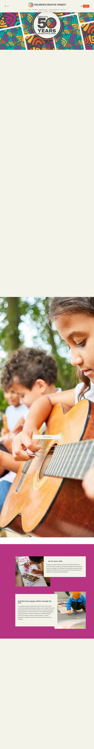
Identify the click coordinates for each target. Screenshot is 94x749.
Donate (40, 11)
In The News (45, 11)
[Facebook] (8, 6)
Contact (50, 11)
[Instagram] (5, 6)
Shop (54, 11)
